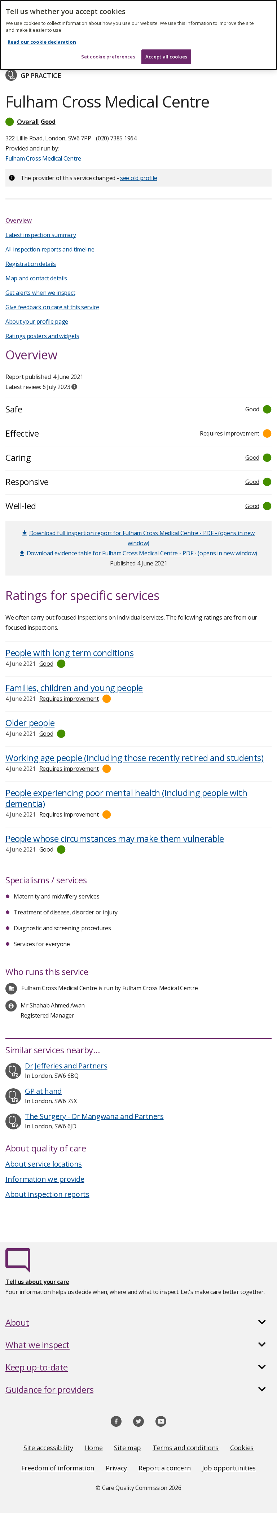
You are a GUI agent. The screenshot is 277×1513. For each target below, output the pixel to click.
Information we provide (44, 1179)
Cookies (242, 1447)
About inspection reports (47, 1194)
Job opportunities (229, 1468)
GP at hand (43, 1091)
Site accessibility (48, 1447)
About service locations (43, 1164)
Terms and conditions (186, 1447)
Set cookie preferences (108, 56)
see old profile (138, 178)
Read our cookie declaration (42, 42)
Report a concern (164, 1468)
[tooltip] (74, 387)
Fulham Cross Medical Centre (43, 158)
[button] (138, 121)
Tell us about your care (37, 1282)
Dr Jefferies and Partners (66, 1066)
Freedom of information (57, 1468)
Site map (127, 1447)
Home (94, 1447)
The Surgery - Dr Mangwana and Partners (94, 1116)
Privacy (116, 1468)
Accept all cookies (166, 56)
